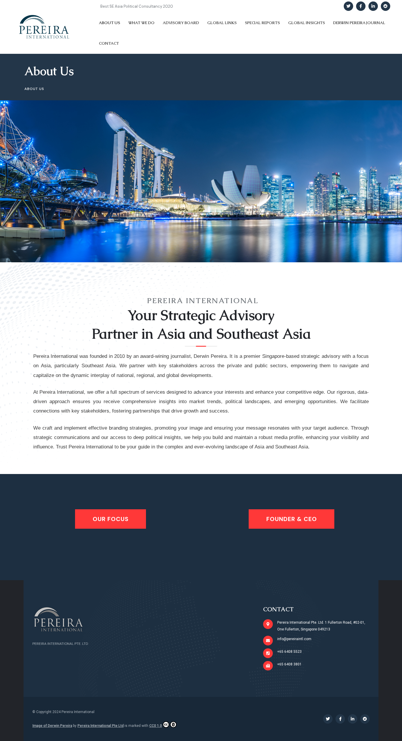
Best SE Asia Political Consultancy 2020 (136, 6)
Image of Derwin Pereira (52, 726)
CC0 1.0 (155, 726)
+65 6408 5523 (289, 652)
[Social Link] (348, 6)
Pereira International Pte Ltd (100, 726)
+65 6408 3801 (289, 664)
